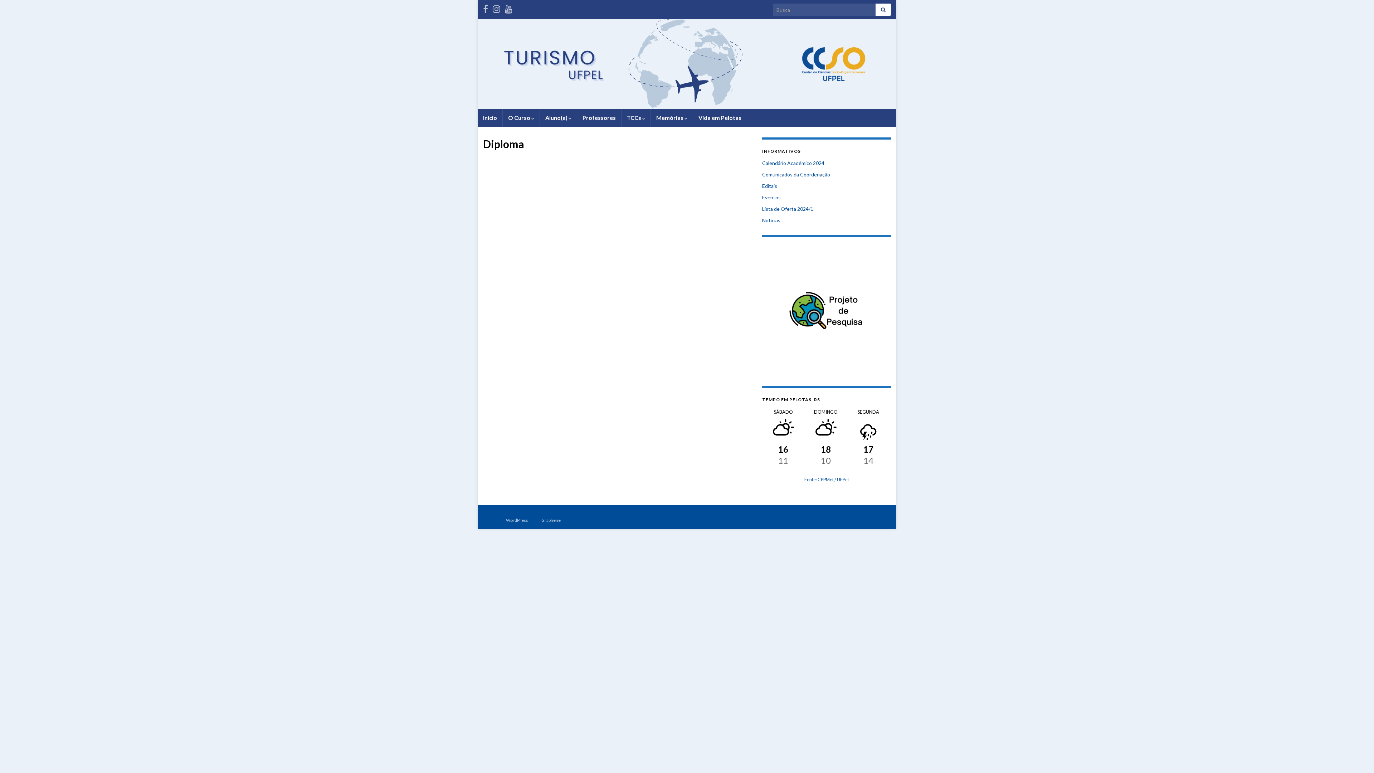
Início (490, 117)
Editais (769, 186)
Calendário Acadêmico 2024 (793, 163)
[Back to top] (1358, 757)
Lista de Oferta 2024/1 (787, 209)
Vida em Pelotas (719, 117)
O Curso (519, 117)
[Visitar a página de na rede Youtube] (508, 8)
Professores (599, 117)
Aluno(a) (557, 117)
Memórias (670, 117)
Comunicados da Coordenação (796, 174)
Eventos (771, 197)
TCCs (634, 117)
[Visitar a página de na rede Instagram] (496, 8)
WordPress (517, 520)
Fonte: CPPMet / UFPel (826, 479)
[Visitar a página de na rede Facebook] (485, 8)
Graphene (551, 520)
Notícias (771, 220)
